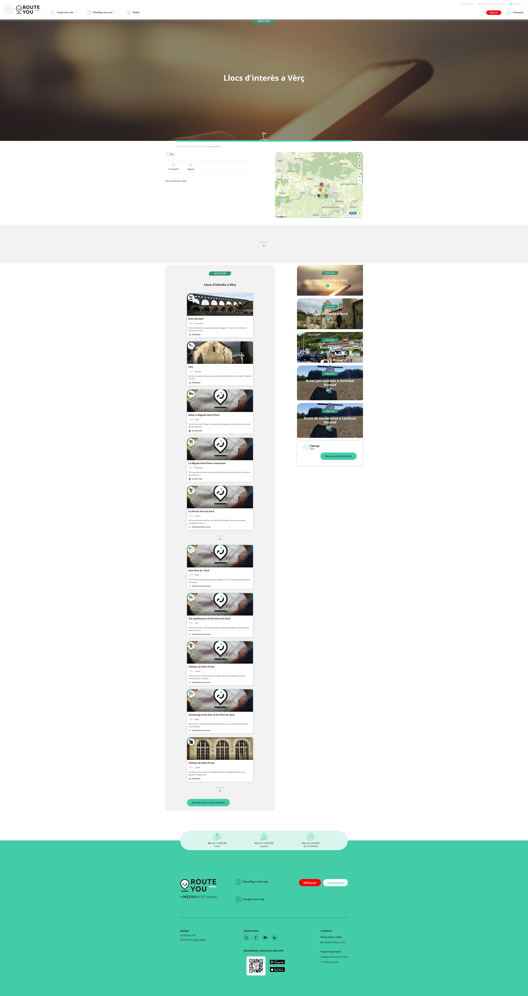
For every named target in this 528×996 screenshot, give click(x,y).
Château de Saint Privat (201, 666)
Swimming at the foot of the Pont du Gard (211, 714)
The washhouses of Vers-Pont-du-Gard (209, 618)
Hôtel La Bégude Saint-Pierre (204, 414)
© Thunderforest (335, 217)
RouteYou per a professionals (491, 3)
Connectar (335, 882)
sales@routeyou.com (334, 942)
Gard (202, 146)
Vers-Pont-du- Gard (198, 570)
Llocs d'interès (181, 146)
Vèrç (207, 146)
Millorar (494, 12)
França (190, 146)
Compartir (173, 169)
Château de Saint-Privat (201, 762)
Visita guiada (467, 3)
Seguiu (190, 169)
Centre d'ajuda (331, 962)
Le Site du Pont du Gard (201, 511)
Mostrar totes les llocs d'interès (208, 802)
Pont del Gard (195, 318)
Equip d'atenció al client (335, 956)
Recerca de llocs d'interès (338, 456)
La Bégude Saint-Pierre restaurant (207, 463)
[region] (319, 185)
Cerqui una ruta (253, 899)
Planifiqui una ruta (255, 881)
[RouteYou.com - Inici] (28, 9)
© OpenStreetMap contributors (352, 217)
